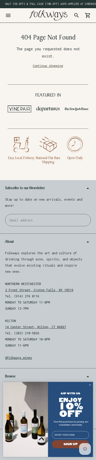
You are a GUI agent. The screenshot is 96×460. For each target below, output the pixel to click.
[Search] (76, 15)
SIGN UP (70, 444)
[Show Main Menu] (8, 15)
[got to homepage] (48, 15)
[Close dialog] (90, 385)
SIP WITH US (70, 393)
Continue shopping (48, 66)
